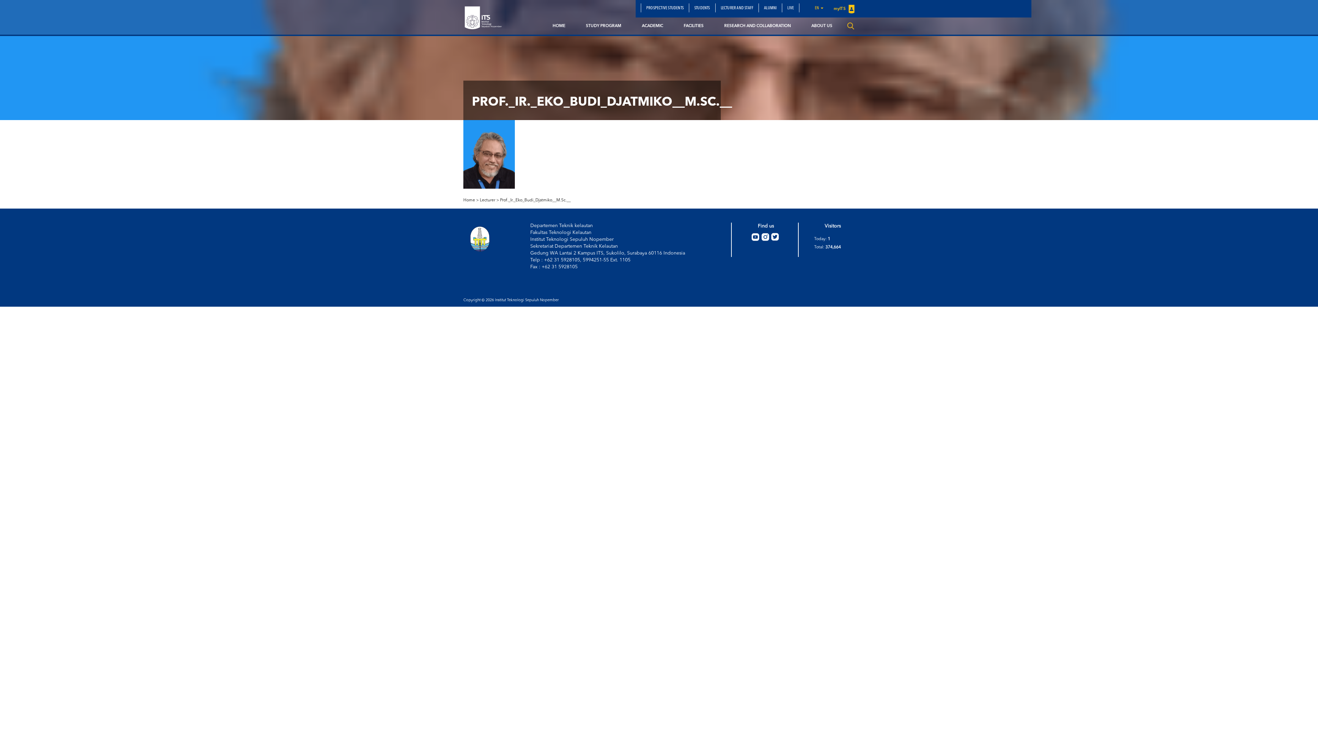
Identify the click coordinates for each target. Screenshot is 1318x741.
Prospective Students (665, 8)
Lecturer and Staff (737, 8)
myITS (840, 9)
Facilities (694, 26)
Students (702, 8)
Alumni (770, 8)
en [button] (817, 8)
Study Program (603, 26)
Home (559, 26)
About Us (821, 26)
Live (790, 8)
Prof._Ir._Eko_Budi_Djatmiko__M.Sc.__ (535, 200)
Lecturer (487, 200)
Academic (652, 26)
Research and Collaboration (757, 26)
